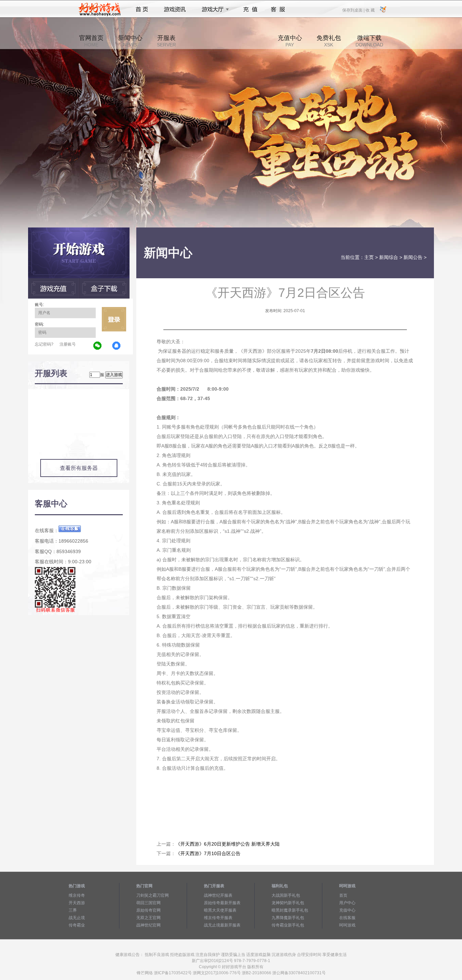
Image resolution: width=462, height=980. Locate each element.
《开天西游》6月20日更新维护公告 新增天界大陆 (228, 844)
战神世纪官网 (148, 925)
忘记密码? (44, 344)
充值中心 (290, 41)
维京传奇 (77, 895)
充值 (250, 9)
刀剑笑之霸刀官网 (152, 895)
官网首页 (91, 41)
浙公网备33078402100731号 (299, 973)
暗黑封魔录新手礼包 (290, 910)
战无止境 (77, 917)
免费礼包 (329, 41)
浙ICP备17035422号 (173, 973)
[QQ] (116, 346)
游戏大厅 (213, 9)
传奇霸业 (77, 925)
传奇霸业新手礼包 (288, 925)
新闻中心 (130, 41)
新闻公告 (412, 257)
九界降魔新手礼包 (288, 917)
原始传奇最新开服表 (222, 902)
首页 (142, 9)
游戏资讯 (175, 9)
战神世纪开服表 (218, 895)
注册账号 (68, 344)
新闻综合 (388, 257)
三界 (73, 910)
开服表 (166, 41)
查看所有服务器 (79, 468)
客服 (278, 9)
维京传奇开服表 (218, 917)
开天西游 (77, 902)
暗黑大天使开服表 (220, 910)
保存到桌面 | (354, 9)
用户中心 (347, 902)
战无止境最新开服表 (222, 925)
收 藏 (370, 9)
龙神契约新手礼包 (288, 902)
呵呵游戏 (347, 925)
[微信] (97, 346)
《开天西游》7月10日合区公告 (208, 853)
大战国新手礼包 (286, 895)
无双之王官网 (148, 917)
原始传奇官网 (148, 910)
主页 (369, 257)
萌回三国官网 (148, 902)
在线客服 (347, 917)
